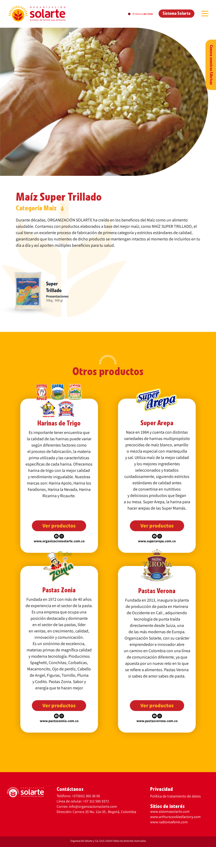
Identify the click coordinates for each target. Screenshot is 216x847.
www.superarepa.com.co (157, 541)
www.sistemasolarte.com (170, 811)
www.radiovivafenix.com (169, 822)
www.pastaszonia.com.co (59, 721)
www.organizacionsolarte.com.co (59, 541)
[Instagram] (61, 536)
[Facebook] (56, 536)
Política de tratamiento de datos (175, 796)
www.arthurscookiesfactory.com (175, 816)
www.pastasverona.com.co (157, 721)
